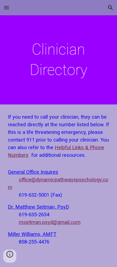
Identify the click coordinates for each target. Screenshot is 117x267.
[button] (6, 7)
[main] (59, 60)
